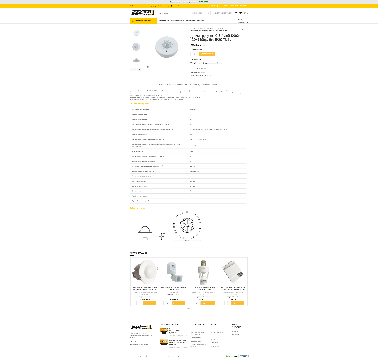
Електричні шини (195, 341)
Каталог (233, 338)
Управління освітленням (214, 28)
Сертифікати (235, 334)
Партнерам (214, 342)
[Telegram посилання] (210, 75)
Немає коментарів (181, 335)
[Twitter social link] (209, 6)
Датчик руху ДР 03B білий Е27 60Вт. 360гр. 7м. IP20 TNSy (204, 289)
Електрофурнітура (196, 337)
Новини (213, 336)
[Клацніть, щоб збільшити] (147, 66)
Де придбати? (215, 346)
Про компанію (215, 329)
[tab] (161, 84)
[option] (136, 33)
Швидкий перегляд (157, 266)
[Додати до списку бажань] (157, 270)
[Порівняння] (157, 261)
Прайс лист (234, 331)
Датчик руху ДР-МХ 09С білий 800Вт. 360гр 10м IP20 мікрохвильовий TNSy (233, 289)
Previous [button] (133, 69)
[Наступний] (247, 30)
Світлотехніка (201, 28)
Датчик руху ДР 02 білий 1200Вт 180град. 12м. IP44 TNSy (174, 289)
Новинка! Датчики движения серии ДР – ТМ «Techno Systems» (178, 342)
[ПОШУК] (208, 13)
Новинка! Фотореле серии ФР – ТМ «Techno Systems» (177, 331)
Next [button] (139, 69)
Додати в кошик (207, 54)
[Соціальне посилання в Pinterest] (217, 6)
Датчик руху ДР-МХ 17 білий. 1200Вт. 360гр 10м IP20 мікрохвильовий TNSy (145, 289)
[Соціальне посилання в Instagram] (212, 6)
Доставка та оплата (217, 332)
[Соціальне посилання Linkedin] (208, 75)
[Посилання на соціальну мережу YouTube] (214, 6)
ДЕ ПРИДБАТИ (243, 22)
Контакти (213, 339)
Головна (193, 28)
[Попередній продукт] (243, 30)
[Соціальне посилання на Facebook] (207, 6)
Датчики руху (227, 28)
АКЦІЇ (240, 19)
